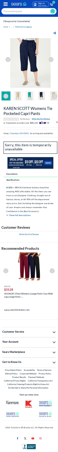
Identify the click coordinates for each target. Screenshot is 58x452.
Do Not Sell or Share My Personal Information (28, 388)
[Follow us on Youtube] (33, 438)
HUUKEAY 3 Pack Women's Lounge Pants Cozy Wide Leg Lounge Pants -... (28, 295)
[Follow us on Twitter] (25, 438)
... (11, 27)
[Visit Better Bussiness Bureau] (29, 446)
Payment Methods (36, 377)
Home (6, 27)
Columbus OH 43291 (19, 133)
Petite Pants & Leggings (23, 27)
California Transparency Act (40, 380)
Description (11, 174)
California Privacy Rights (15, 380)
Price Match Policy (13, 370)
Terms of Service (44, 370)
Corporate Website (28, 373)
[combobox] (28, 11)
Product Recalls (19, 377)
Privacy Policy (45, 373)
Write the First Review (41, 119)
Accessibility (29, 370)
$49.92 (7, 286)
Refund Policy (11, 373)
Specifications (12, 180)
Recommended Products (20, 248)
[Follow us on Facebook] (17, 438)
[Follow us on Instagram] (40, 438)
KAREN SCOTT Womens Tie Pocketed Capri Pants (28, 111)
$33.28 (8, 289)
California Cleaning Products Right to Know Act (28, 384)
